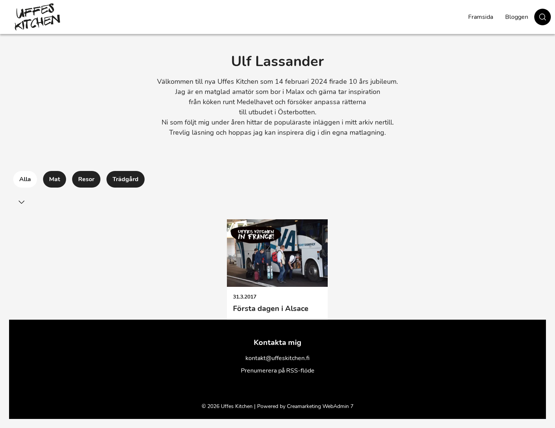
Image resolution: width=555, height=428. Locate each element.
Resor (86, 179)
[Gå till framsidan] (37, 17)
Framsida (480, 17)
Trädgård (126, 179)
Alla (25, 179)
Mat (54, 179)
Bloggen (516, 17)
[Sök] (542, 17)
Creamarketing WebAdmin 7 (320, 406)
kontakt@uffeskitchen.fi (277, 358)
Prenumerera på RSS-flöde (277, 370)
